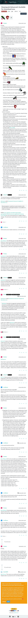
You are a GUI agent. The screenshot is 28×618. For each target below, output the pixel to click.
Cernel (4, 294)
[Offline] (2, 194)
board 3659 (5, 571)
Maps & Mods (4, 11)
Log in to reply (23, 13)
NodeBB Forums (15, 612)
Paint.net (11, 127)
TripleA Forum (12, 2)
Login (8, 601)
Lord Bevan (5, 227)
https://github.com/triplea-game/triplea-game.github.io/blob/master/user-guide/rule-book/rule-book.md (12, 214)
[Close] (25, 584)
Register (4, 601)
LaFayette (5, 194)
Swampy (5, 23)
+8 (11, 17)
